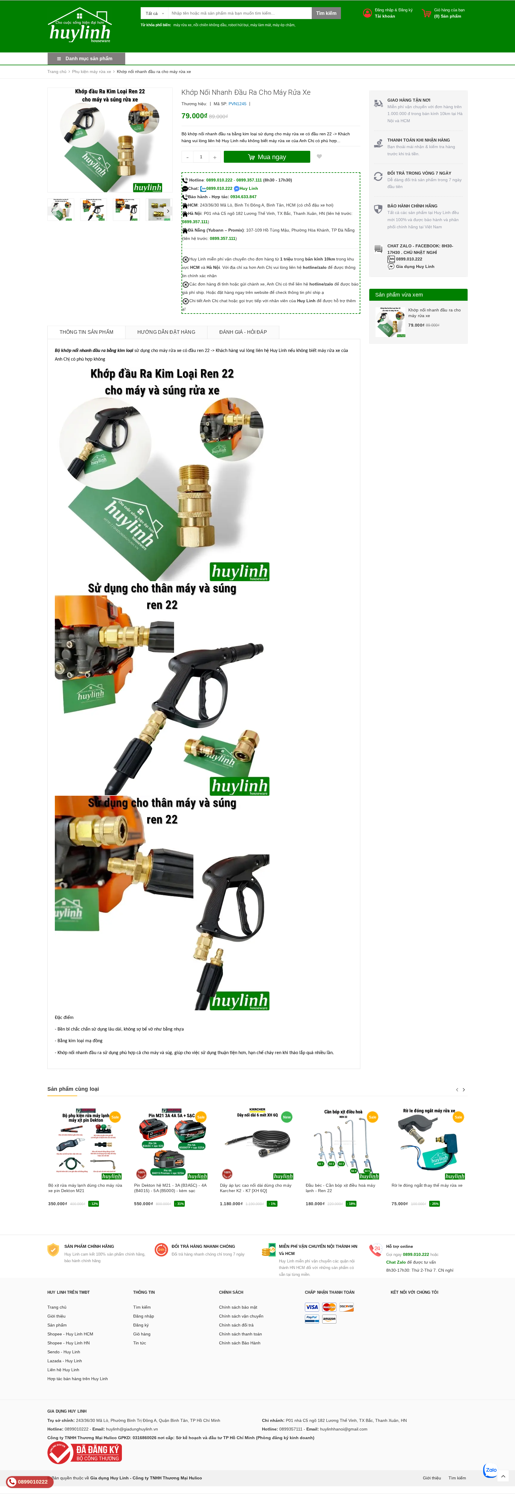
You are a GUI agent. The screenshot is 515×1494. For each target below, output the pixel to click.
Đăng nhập (384, 10)
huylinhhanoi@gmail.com (343, 1429)
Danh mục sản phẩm (89, 58)
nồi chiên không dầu (210, 25)
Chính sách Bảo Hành (239, 1343)
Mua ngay (60, 1206)
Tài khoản (385, 16)
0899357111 (291, 1429)
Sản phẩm (57, 1325)
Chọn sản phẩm (151, 1206)
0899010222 (77, 1429)
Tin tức (139, 1343)
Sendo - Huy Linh (63, 1351)
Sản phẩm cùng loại (73, 1089)
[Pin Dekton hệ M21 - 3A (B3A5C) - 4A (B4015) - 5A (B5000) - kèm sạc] (171, 1144)
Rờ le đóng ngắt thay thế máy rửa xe (427, 1185)
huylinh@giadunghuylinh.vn (132, 1429)
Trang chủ (56, 1307)
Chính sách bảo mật (238, 1307)
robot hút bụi (238, 25)
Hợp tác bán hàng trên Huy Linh (77, 1378)
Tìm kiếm (142, 1307)
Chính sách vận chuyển (241, 1316)
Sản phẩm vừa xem (399, 295)
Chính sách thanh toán (240, 1334)
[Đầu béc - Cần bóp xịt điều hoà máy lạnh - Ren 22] (343, 1144)
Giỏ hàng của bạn (449, 10)
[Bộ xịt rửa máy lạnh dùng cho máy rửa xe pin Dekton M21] (85, 1144)
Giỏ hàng (142, 1334)
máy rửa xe (182, 25)
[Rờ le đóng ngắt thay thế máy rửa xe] (429, 1144)
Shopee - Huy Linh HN (68, 1343)
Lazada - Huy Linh (64, 1360)
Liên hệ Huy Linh (63, 1369)
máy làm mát (260, 25)
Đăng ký (405, 10)
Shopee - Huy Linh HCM (70, 1334)
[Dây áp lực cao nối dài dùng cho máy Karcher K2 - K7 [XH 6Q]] (257, 1144)
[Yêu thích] (319, 157)
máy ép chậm (283, 25)
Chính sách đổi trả (236, 1325)
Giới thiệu (56, 1316)
